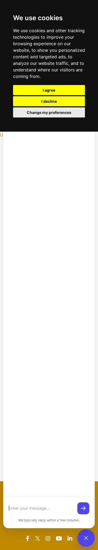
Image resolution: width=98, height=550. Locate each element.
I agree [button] (49, 90)
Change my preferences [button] (49, 112)
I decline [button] (49, 101)
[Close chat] (86, 538)
